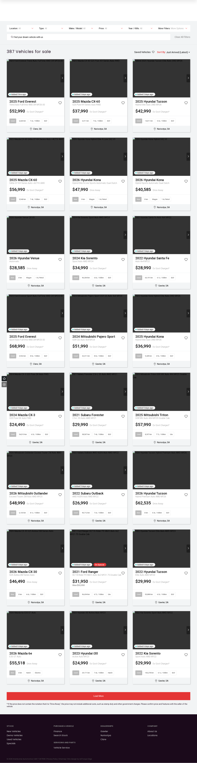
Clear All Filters (182, 37)
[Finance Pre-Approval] (4, 378)
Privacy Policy (52, 759)
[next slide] (62, 78)
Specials (11, 743)
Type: (41, 28)
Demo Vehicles (15, 735)
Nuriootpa (106, 735)
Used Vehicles (14, 739)
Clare (103, 739)
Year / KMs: (134, 28)
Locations (152, 735)
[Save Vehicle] (60, 103)
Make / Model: (76, 28)
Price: (101, 28)
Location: (13, 28)
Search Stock (61, 735)
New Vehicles (14, 731)
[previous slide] (8, 78)
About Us (152, 731)
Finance (58, 731)
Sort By (161, 52)
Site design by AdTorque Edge (79, 759)
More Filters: (164, 28)
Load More (98, 696)
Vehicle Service (62, 747)
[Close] (4, 384)
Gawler (104, 731)
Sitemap (62, 759)
